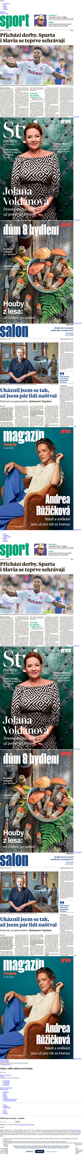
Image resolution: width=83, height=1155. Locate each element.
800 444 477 (8, 1064)
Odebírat (18, 1121)
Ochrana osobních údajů (9, 1100)
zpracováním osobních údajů (26, 1124)
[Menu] (0, 531)
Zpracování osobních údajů (10, 1099)
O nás (4, 5)
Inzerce (5, 7)
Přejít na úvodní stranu (6, 1075)
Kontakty (5, 9)
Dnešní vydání (7, 536)
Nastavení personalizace (6, 1087)
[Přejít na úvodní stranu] (2, 0)
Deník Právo (6, 3)
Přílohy (5, 6)
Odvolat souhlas (4, 1089)
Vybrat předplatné (4, 1061)
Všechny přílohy (4, 13)
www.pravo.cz (76, 1130)
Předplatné (2, 12)
